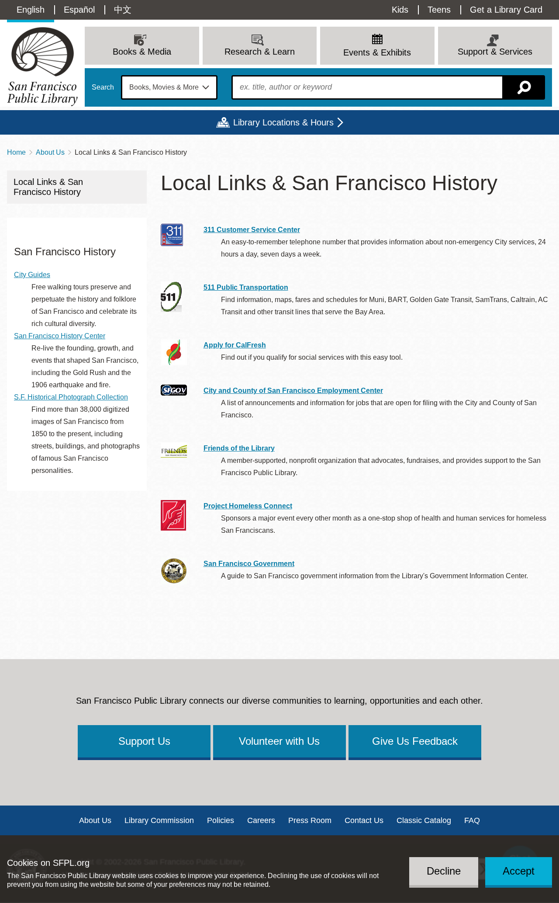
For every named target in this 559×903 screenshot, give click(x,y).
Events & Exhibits (377, 52)
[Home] (42, 66)
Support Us (144, 741)
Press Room (309, 820)
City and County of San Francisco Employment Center (293, 390)
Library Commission (159, 820)
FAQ (472, 820)
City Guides (32, 274)
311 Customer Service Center (252, 229)
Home (16, 152)
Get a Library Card (506, 9)
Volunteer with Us (279, 741)
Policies (220, 820)
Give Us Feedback (415, 741)
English (31, 9)
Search (103, 87)
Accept (519, 871)
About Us (50, 152)
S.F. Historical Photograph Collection (71, 397)
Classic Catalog (424, 820)
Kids (400, 9)
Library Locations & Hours (283, 122)
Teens (439, 9)
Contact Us (364, 820)
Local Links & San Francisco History (48, 187)
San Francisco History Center (59, 336)
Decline (444, 871)
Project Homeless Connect (248, 506)
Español (79, 9)
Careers (261, 820)
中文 (122, 9)
